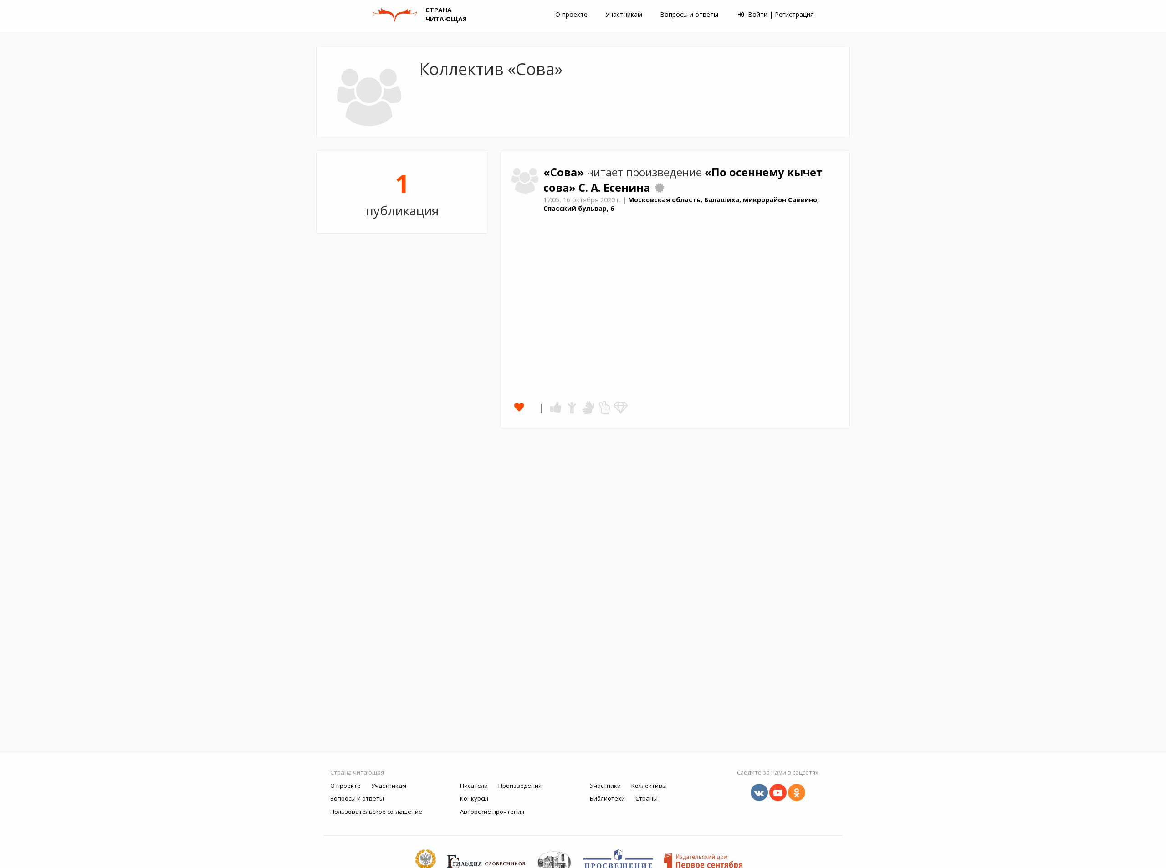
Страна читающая (357, 772)
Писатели (474, 785)
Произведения (520, 785)
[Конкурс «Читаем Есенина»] (659, 187)
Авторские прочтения (492, 811)
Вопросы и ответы (689, 14)
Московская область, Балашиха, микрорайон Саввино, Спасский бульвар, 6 (681, 204)
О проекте (571, 14)
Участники (605, 785)
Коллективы (649, 785)
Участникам (623, 14)
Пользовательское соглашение (376, 811)
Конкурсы (474, 798)
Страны (646, 798)
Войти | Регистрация (780, 14)
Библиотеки (607, 798)
